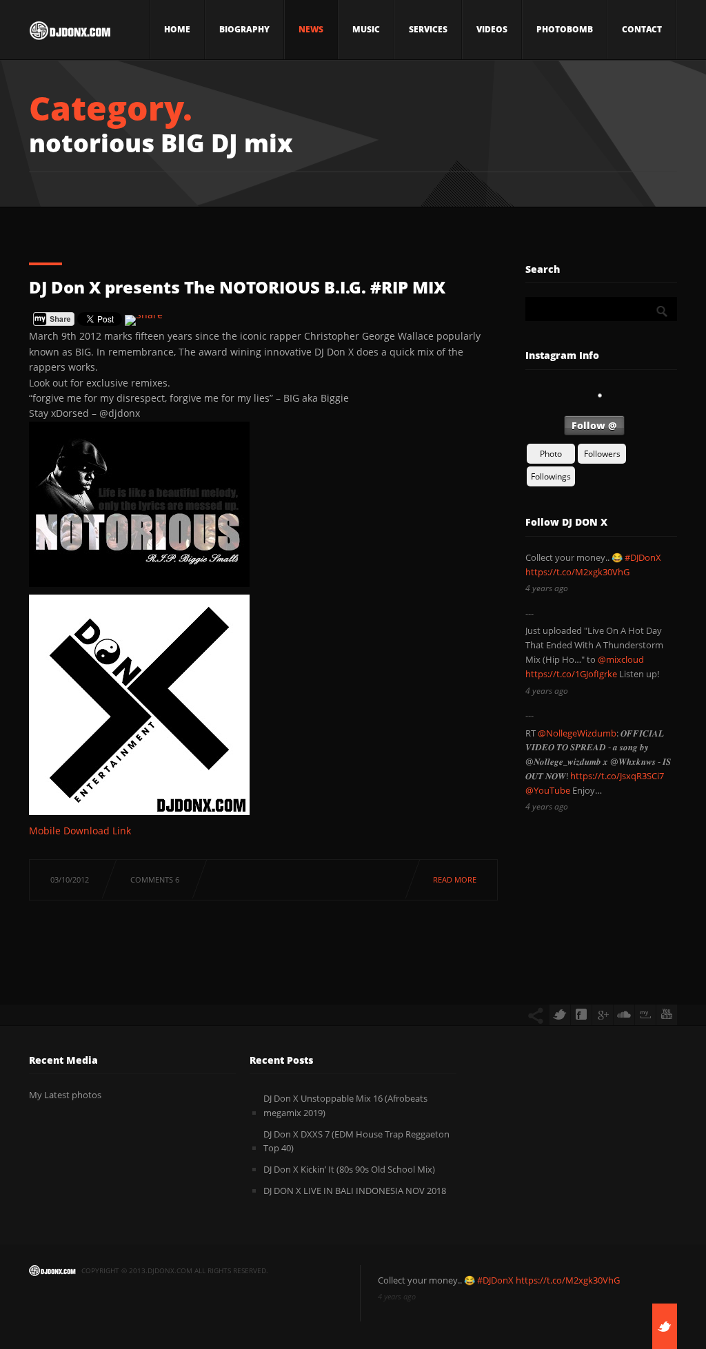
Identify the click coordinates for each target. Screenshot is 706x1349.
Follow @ (594, 425)
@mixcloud (621, 659)
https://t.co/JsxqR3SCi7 (617, 776)
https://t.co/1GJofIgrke (571, 674)
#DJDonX (643, 557)
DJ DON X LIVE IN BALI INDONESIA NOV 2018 (354, 1190)
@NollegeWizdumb (577, 733)
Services (428, 29)
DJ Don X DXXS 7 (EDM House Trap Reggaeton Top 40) (356, 1141)
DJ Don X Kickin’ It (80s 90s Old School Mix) (349, 1169)
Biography (244, 29)
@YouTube (547, 790)
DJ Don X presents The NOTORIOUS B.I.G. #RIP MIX (237, 287)
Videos (491, 29)
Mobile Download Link (80, 830)
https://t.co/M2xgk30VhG (577, 572)
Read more (454, 879)
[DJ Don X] (70, 34)
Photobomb (564, 29)
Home (177, 29)
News (311, 29)
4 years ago (546, 588)
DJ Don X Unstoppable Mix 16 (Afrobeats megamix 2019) (345, 1105)
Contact (642, 29)
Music (366, 29)
